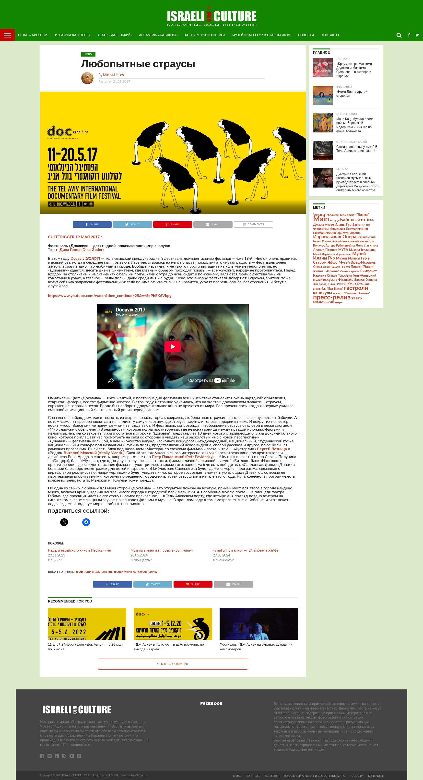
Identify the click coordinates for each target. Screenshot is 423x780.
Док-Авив (85, 572)
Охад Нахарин (332, 267)
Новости (306, 35)
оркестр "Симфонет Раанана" (351, 293)
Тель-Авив (345, 275)
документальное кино (135, 572)
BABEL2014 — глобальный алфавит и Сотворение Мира (304, 775)
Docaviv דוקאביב (85, 258)
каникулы (322, 293)
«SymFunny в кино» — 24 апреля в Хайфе (245, 550)
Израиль (355, 233)
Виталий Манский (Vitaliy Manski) (94, 453)
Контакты (330, 35)
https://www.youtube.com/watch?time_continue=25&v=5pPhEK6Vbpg (109, 296)
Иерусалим (337, 228)
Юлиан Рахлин (337, 284)
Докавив (103, 572)
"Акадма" (319, 214)
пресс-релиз (332, 297)
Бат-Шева (365, 220)
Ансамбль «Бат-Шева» (158, 35)
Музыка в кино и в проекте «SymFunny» (161, 550)
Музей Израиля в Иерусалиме (332, 254)
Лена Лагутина (367, 245)
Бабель (347, 219)
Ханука (371, 279)
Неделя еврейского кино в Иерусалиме (79, 550)
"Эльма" (362, 215)
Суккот (332, 275)
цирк (338, 302)
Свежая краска (349, 271)
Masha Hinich (113, 75)
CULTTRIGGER (61, 237)
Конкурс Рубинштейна (205, 35)
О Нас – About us (33, 35)
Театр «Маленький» (114, 35)
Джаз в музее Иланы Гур (332, 224)
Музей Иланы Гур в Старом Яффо (261, 35)
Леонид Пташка (325, 250)
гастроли (356, 288)
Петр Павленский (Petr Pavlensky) (182, 457)
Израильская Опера (73, 35)
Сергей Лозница (272, 449)
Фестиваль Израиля (351, 279)
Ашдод (334, 220)
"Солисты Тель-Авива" (341, 215)
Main (321, 219)
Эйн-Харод (320, 284)
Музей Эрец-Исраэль (357, 262)
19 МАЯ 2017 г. (89, 237)
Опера (317, 267)
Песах (346, 267)
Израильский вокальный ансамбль (348, 241)
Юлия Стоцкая (358, 284)
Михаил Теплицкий (362, 249)
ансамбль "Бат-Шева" (328, 289)
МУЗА (343, 250)
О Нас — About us (246, 775)
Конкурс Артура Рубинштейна (334, 245)
